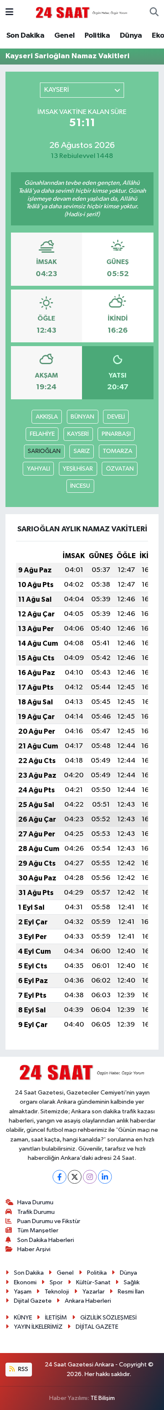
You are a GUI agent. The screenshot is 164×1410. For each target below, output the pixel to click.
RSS (22, 1369)
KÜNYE (23, 1317)
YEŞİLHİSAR (78, 469)
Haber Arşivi (33, 1249)
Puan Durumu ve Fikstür (48, 1221)
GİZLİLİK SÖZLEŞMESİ (108, 1317)
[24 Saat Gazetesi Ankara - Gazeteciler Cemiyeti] (81, 12)
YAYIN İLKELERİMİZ (38, 1327)
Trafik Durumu (36, 1212)
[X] (75, 1177)
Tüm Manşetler (37, 1230)
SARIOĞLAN (44, 451)
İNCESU (80, 486)
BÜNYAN (82, 417)
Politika (97, 35)
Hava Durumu (35, 1202)
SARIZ (82, 451)
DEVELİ (116, 417)
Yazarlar (93, 1291)
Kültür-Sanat (93, 1282)
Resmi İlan (131, 1291)
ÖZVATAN (120, 469)
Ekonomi (25, 1282)
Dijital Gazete (33, 1301)
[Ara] (154, 12)
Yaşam (23, 1291)
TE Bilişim (102, 1398)
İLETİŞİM (56, 1317)
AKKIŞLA (47, 417)
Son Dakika (25, 35)
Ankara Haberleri (88, 1301)
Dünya (131, 35)
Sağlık (132, 1282)
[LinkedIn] (105, 1177)
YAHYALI (38, 469)
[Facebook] (59, 1177)
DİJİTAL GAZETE (97, 1327)
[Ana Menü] (9, 12)
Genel (64, 35)
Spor (56, 1282)
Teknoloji (57, 1291)
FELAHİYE (42, 434)
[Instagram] (90, 1177)
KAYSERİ (78, 434)
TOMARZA (117, 451)
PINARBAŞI (116, 434)
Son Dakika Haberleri (45, 1240)
